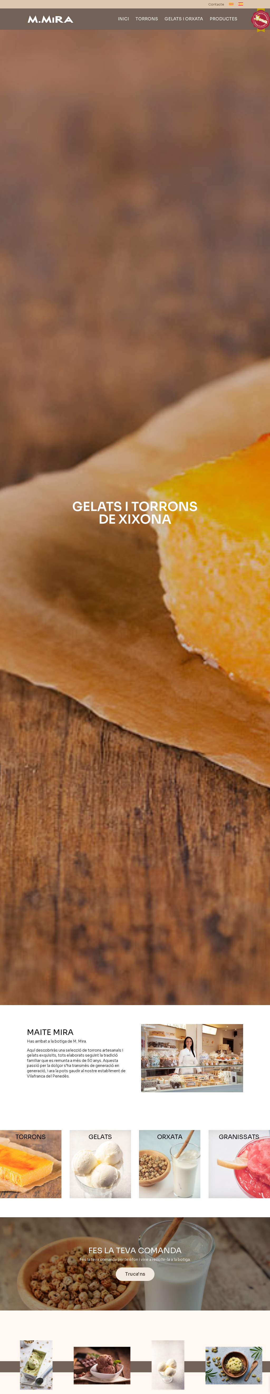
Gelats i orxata (184, 19)
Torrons (147, 19)
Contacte (216, 4)
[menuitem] (231, 5)
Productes (223, 19)
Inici (123, 19)
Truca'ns (135, 1274)
